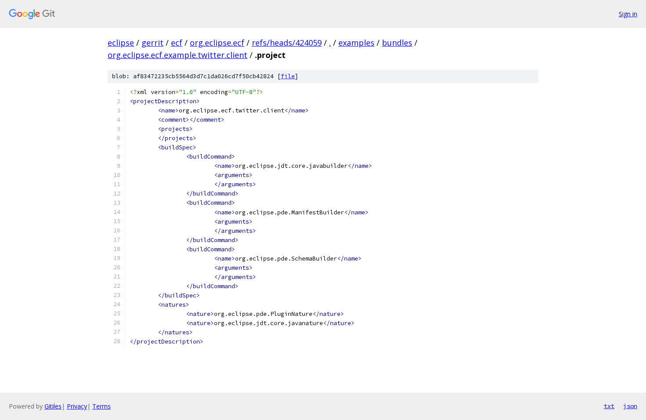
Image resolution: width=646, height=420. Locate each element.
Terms (101, 406)
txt (609, 406)
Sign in (628, 14)
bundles (397, 42)
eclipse (121, 42)
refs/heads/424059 (287, 42)
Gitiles (53, 406)
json (630, 406)
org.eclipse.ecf (217, 42)
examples (356, 42)
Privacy (77, 406)
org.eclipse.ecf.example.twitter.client (177, 55)
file (288, 76)
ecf (176, 42)
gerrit (152, 42)
